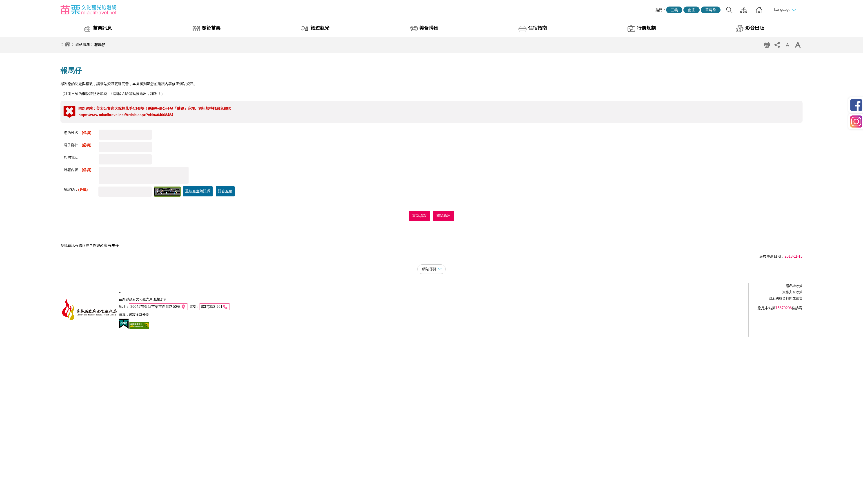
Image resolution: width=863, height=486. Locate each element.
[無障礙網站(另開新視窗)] (139, 327)
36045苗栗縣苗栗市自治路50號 (155, 306)
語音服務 (225, 191)
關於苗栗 (211, 27)
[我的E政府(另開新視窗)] (124, 327)
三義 (674, 10)
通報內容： (77, 170)
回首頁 (758, 9)
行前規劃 (646, 27)
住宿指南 (537, 27)
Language (782, 9)
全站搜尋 (729, 9)
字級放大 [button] (797, 44)
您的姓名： (77, 133)
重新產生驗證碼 (197, 191)
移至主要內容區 (12, 4)
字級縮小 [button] (787, 44)
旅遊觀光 (320, 27)
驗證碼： (76, 189)
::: (653, 9)
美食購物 (428, 27)
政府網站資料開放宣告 (786, 298)
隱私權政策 (794, 286)
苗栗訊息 (102, 27)
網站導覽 (743, 9)
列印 (766, 44)
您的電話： (73, 157)
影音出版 (754, 27)
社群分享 (777, 44)
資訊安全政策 (792, 292)
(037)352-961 (211, 306)
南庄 (691, 10)
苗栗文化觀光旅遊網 (88, 10)
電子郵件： (77, 145)
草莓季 (710, 10)
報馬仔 (99, 45)
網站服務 (83, 45)
